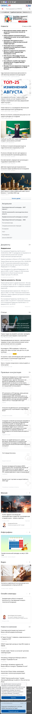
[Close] (25, 703)
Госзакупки (5, 229)
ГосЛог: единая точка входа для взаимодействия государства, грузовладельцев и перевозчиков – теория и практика (16, 516)
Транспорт (27, 521)
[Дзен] (4, 2)
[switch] (3, 8)
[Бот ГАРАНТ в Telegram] (10, 2)
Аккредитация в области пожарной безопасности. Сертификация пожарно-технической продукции (13, 600)
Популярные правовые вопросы (10, 487)
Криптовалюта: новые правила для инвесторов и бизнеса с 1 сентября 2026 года (15, 192)
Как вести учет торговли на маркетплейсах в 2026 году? (15, 480)
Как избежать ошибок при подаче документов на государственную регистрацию (14, 62)
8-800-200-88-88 (27, 711)
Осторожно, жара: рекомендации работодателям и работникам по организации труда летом (16, 357)
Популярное (5, 234)
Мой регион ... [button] (28, 306)
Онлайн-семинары (8, 593)
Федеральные (6, 248)
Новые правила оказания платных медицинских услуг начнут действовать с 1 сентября (16, 37)
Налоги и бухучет (14, 111)
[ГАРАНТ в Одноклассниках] (13, 2)
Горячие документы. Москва (11, 280)
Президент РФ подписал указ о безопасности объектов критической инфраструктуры (15, 42)
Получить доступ (13, 711)
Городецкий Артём (12, 523)
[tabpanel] (16, 49)
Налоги (4, 402)
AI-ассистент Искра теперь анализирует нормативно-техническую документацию (13, 672)
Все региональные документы (7, 306)
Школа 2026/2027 (7, 237)
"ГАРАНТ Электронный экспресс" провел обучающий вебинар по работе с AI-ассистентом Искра (15, 680)
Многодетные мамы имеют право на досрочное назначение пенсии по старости (15, 32)
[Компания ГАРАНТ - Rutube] (15, 2)
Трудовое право (6, 434)
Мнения (4, 493)
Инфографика (6, 532)
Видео (3, 562)
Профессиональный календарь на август (15, 217)
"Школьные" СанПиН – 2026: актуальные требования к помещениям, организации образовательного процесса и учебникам (15, 325)
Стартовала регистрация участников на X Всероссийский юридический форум (13, 631)
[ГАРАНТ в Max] (6, 2)
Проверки (13, 156)
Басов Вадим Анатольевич (14, 615)
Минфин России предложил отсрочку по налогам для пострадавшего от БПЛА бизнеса (16, 67)
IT (8, 194)
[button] (26, 2)
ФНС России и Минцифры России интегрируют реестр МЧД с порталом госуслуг (15, 57)
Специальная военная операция (11, 226)
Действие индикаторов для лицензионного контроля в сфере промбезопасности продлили (15, 168)
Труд (12, 337)
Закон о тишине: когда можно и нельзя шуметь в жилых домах (15, 364)
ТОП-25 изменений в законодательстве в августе (15, 213)
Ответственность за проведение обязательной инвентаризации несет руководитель (15, 108)
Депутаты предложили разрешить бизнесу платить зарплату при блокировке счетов (15, 52)
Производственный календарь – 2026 (14, 220)
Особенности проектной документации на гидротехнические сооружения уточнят (13, 147)
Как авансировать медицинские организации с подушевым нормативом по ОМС (14, 161)
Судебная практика (16, 12)
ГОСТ (3, 232)
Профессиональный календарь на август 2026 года (14, 554)
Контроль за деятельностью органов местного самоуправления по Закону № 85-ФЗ (15, 584)
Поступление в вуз (7, 223)
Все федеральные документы (7, 277)
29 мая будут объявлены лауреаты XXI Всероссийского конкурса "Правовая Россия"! (14, 665)
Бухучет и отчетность (7, 388)
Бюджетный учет (6, 461)
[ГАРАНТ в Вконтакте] (2, 2)
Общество (9, 104)
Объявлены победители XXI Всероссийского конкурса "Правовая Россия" (14, 658)
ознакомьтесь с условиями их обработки (11, 695)
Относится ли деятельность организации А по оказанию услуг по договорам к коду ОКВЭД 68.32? (15, 409)
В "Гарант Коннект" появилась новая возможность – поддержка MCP (16, 638)
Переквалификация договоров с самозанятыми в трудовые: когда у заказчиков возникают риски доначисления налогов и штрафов (15, 342)
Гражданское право (7, 415)
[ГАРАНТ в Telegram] (8, 2)
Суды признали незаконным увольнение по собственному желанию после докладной (13, 74)
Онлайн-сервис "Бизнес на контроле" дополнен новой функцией (15, 651)
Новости (4, 26)
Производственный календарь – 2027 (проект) (14, 208)
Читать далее (16, 198)
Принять (13, 697)
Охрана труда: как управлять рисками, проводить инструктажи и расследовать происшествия (15, 335)
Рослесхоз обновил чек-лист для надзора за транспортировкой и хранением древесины (14, 154)
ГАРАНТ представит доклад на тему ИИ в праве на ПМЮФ (15, 645)
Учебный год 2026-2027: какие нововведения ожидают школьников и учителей (14, 140)
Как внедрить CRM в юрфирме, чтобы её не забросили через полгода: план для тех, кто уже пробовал (15, 350)
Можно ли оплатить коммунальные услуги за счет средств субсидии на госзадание (15, 115)
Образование (11, 142)
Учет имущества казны (9, 453)
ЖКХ (12, 118)
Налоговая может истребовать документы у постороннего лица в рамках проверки (14, 47)
